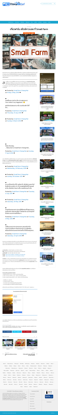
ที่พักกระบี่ (4, 363)
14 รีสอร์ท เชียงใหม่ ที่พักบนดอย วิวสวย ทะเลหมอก (47, 187)
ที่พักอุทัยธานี (41, 379)
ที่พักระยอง (47, 372)
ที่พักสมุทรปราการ (38, 375)
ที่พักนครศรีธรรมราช (14, 368)
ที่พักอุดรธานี (30, 379)
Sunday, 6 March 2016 (14, 121)
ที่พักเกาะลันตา (41, 382)
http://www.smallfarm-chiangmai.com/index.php (15, 254)
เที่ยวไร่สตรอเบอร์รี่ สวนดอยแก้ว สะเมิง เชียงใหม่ (20, 348)
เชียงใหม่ (6, 327)
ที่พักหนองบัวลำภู (51, 377)
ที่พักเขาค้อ (25, 384)
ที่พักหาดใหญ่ (14, 379)
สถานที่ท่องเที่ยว (24, 326)
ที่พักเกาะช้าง (4, 382)
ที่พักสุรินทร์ (35, 377)
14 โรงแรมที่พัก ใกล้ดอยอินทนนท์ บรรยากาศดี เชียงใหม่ (47, 233)
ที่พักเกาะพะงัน (15, 382)
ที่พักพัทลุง (51, 370)
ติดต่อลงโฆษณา (49, 401)
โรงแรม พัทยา (32, 398)
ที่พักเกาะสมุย (51, 382)
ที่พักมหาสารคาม (19, 372)
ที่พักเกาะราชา (36, 382)
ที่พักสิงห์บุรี (19, 377)
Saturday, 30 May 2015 (14, 201)
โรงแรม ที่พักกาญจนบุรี (47, 121)
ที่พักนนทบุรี (25, 368)
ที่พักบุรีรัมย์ (44, 368)
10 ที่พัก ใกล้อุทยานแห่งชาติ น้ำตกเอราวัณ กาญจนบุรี (47, 124)
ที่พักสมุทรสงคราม (44, 375)
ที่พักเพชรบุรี (45, 384)
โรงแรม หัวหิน (32, 401)
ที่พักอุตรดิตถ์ (36, 379)
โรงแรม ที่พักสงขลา (47, 104)
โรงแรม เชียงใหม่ (32, 393)
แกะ (18, 327)
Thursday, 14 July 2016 (14, 113)
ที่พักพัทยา (47, 370)
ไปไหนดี (20, 327)
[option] (7, 344)
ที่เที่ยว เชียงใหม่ (32, 406)
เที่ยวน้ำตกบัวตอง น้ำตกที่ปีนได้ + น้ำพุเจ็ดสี (8, 348)
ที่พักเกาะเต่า (15, 384)
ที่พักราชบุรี (52, 372)
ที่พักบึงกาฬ (39, 368)
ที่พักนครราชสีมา (8, 368)
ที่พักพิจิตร (4, 372)
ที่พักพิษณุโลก (9, 372)
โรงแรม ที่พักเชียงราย (47, 200)
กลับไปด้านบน (53, 413)
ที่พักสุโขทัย (40, 377)
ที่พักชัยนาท (6, 365)
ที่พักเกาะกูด (51, 379)
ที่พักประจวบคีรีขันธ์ (6, 370)
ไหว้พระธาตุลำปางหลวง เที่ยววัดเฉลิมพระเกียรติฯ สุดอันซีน (29, 354)
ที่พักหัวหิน (4, 379)
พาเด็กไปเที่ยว (13, 326)
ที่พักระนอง (43, 372)
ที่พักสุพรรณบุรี (25, 377)
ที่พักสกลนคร (24, 375)
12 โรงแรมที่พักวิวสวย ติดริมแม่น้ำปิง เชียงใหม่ (47, 264)
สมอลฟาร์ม (28, 326)
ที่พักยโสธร (33, 372)
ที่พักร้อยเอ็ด (38, 372)
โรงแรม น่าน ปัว (32, 403)
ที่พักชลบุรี (47, 363)
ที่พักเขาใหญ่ (30, 384)
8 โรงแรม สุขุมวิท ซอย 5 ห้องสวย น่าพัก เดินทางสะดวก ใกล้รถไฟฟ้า (47, 154)
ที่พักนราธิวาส (31, 368)
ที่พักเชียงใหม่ (40, 384)
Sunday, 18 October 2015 (15, 176)
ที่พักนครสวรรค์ (21, 368)
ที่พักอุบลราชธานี (46, 379)
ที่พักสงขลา (28, 375)
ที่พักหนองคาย (45, 377)
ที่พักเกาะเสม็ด (21, 384)
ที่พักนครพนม (50, 365)
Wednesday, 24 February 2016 (16, 168)
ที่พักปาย (27, 370)
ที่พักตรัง (19, 365)
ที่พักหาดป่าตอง (9, 379)
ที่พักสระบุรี (4, 377)
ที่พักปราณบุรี (17, 370)
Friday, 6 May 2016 (13, 92)
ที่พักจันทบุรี (37, 363)
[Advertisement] (29, 12)
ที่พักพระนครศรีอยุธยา (32, 370)
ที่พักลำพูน (14, 375)
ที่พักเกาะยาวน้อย (30, 382)
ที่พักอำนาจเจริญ (25, 379)
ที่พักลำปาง (9, 375)
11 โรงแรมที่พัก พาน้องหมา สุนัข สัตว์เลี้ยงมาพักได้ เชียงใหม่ (47, 249)
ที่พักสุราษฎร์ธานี (30, 377)
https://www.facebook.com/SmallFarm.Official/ (15, 256)
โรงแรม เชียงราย (32, 396)
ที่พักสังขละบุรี (14, 377)
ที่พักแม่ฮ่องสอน (35, 386)
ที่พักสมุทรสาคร (51, 375)
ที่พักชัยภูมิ (10, 365)
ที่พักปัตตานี (22, 370)
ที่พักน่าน (35, 368)
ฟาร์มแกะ (19, 326)
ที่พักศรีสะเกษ (18, 375)
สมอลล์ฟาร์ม (32, 326)
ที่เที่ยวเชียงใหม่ (29, 26)
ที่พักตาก (27, 365)
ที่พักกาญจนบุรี (16, 363)
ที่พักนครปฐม (45, 365)
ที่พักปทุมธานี (49, 368)
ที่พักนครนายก (40, 365)
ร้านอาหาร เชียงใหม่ (32, 408)
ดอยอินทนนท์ (7, 326)
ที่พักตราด (23, 365)
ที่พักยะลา (29, 372)
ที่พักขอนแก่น (32, 363)
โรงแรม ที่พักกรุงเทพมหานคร (47, 136)
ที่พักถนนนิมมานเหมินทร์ (33, 365)
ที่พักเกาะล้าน (46, 382)
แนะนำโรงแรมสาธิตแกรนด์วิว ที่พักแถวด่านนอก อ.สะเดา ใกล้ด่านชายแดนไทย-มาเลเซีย (47, 108)
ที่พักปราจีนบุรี (12, 370)
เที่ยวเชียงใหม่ (10, 327)
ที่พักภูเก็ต (14, 372)
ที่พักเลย (21, 386)
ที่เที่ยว (10, 326)
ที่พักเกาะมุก (25, 382)
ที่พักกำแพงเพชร (27, 363)
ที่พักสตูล (33, 375)
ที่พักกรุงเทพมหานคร (10, 363)
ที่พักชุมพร (15, 365)
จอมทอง (3, 326)
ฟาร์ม (16, 326)
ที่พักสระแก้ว (9, 377)
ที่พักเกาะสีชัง (5, 384)
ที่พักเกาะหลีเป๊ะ (11, 384)
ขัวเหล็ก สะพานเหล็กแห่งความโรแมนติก (11, 354)
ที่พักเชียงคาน (26, 386)
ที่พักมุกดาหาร (24, 372)
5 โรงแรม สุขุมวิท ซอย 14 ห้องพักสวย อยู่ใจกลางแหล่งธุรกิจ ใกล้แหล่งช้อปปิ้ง (47, 139)
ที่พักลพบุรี (5, 375)
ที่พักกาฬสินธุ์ (21, 363)
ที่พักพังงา (42, 370)
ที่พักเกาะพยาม (10, 382)
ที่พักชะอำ (52, 363)
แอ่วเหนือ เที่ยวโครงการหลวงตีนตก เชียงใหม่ (32, 348)
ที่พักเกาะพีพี (20, 382)
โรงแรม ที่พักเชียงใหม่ (47, 169)
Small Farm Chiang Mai (21, 90)
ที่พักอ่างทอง (19, 379)
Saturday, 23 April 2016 (14, 236)
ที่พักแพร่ (30, 386)
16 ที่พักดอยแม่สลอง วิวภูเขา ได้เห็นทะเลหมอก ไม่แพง (47, 218)
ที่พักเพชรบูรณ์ (51, 384)
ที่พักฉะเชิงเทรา (43, 363)
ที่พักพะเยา (38, 370)
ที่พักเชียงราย (35, 384)
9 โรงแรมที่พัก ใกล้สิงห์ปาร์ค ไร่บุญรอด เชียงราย (47, 202)
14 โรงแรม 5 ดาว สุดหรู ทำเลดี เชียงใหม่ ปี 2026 (47, 171)
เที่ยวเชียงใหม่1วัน (14, 327)
